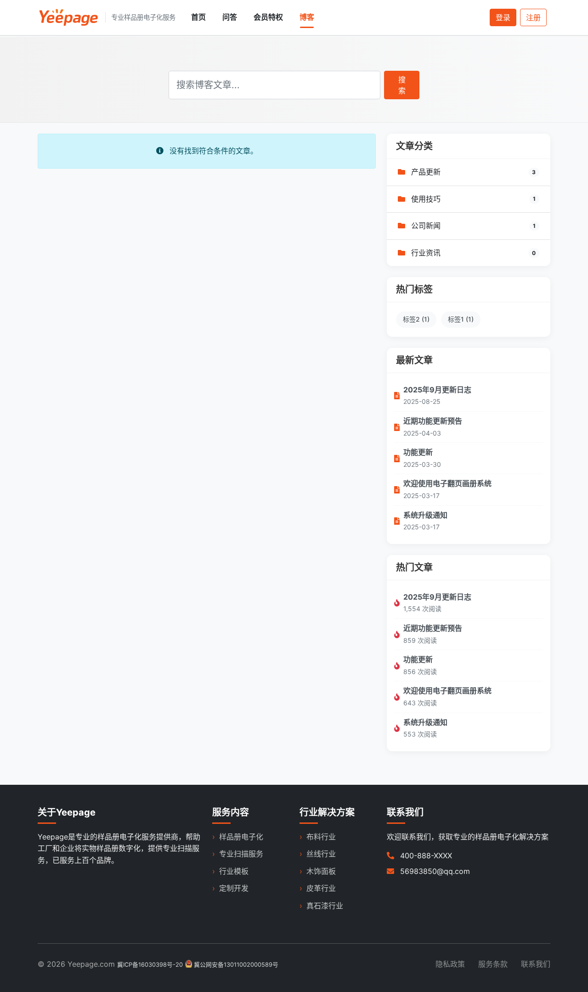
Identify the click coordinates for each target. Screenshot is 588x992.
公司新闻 (425, 225)
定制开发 (234, 888)
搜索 (402, 85)
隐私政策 (450, 964)
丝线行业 (321, 853)
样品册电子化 (241, 836)
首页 (198, 17)
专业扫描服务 (241, 853)
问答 (229, 17)
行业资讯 (425, 252)
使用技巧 (425, 199)
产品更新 (425, 171)
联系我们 (535, 964)
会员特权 (268, 17)
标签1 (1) (461, 319)
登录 (503, 17)
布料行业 (321, 836)
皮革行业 (321, 888)
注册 (533, 17)
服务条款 (493, 964)
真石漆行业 (324, 905)
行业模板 (234, 871)
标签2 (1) (416, 319)
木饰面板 (321, 871)
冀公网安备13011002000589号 (236, 964)
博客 (307, 17)
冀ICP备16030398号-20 (150, 964)
